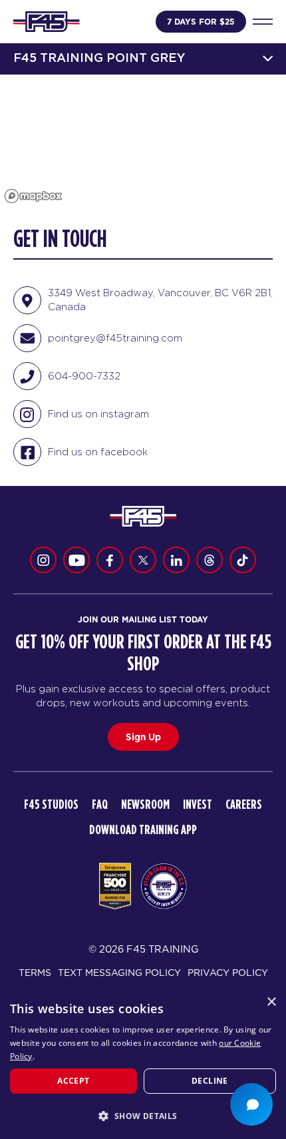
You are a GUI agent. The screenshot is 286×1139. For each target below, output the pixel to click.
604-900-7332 (84, 376)
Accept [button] (73, 1080)
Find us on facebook (98, 452)
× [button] (271, 1002)
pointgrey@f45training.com (115, 338)
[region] (143, 141)
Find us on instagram (98, 414)
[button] (143, 1116)
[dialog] (143, 1063)
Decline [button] (210, 1080)
